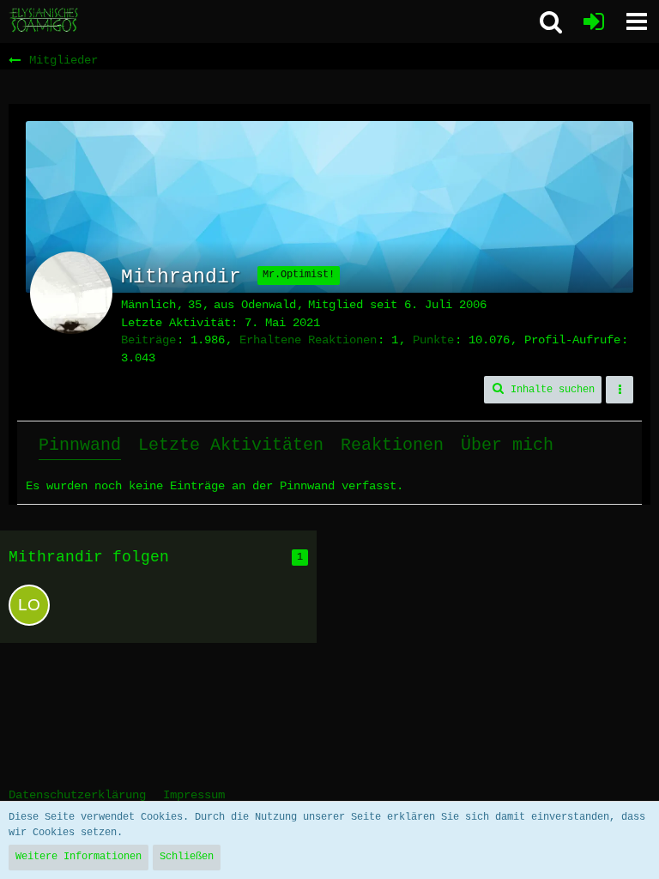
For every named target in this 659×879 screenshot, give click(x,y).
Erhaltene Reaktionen (308, 340)
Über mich (507, 445)
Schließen (187, 857)
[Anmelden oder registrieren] (594, 21)
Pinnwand (80, 445)
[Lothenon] (29, 605)
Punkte (433, 340)
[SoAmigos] (44, 20)
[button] (637, 21)
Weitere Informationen (78, 857)
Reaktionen (392, 445)
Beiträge (148, 340)
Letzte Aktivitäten (230, 445)
